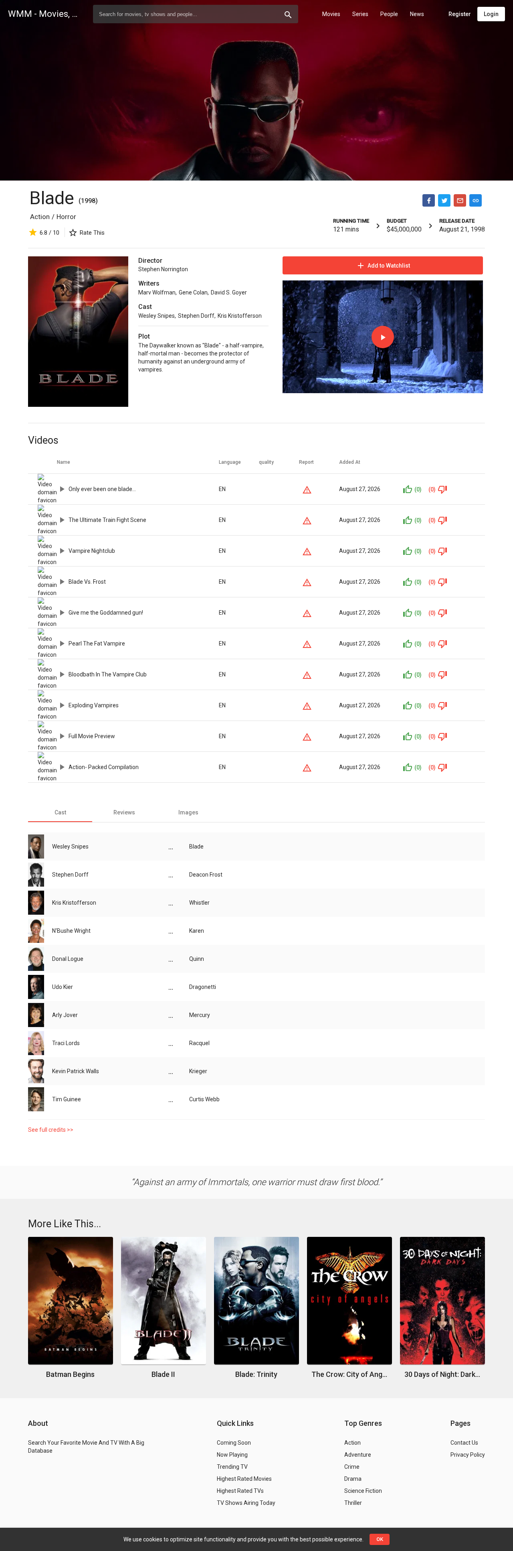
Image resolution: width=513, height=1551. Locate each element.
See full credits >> (50, 1130)
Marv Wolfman (157, 292)
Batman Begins (70, 1374)
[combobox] (195, 14)
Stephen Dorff (196, 316)
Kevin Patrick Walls (75, 1071)
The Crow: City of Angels (349, 1374)
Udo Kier (62, 987)
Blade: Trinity (256, 1374)
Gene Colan (193, 292)
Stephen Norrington (163, 269)
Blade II (163, 1374)
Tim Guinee (66, 1099)
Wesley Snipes (156, 316)
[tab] (60, 812)
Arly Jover (65, 1015)
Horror (66, 217)
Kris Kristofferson (240, 316)
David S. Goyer (229, 292)
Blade (54, 198)
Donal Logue (67, 959)
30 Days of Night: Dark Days (442, 1374)
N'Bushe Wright (71, 931)
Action (40, 217)
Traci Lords (66, 1043)
